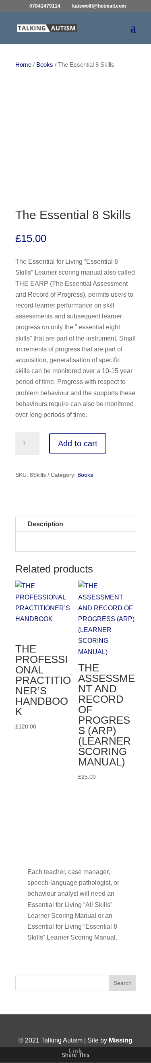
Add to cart (77, 443)
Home (23, 65)
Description (45, 524)
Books (44, 65)
